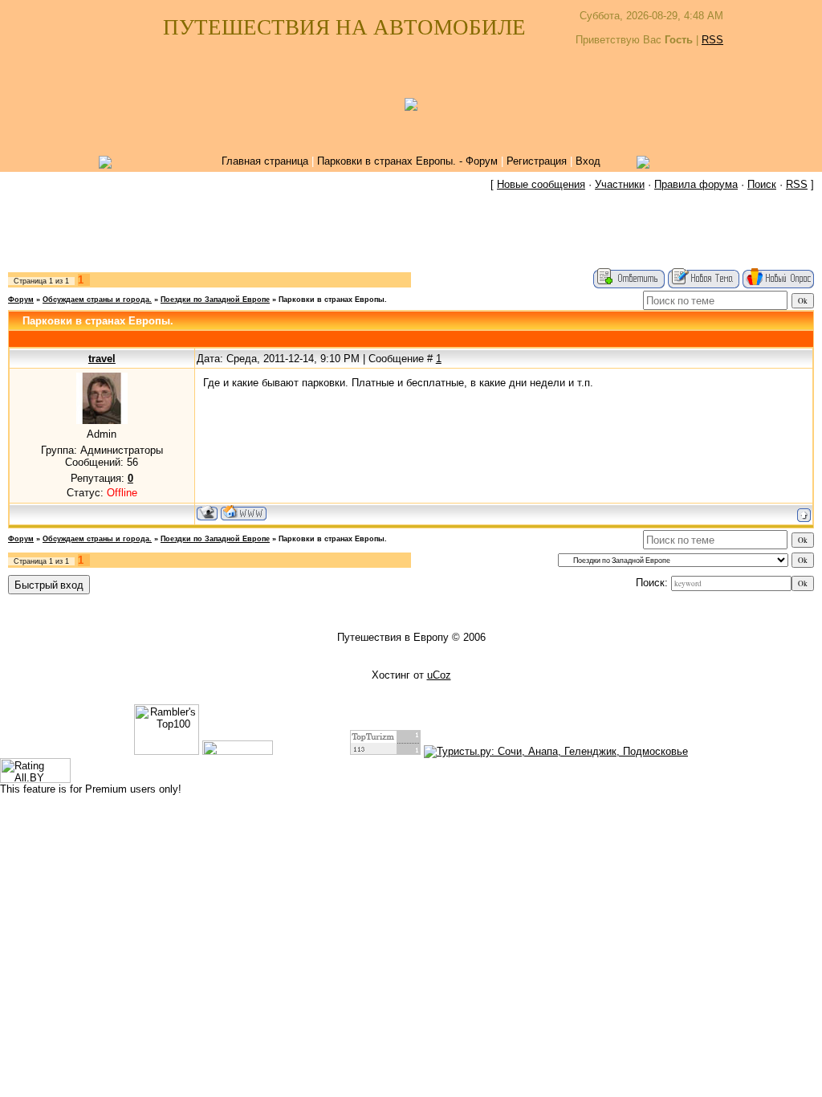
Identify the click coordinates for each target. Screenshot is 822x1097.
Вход (588, 161)
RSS (712, 40)
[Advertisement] (411, 232)
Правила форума (696, 184)
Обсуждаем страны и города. (97, 300)
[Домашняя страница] (244, 512)
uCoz (439, 675)
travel (102, 359)
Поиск (761, 184)
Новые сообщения (541, 184)
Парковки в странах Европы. (333, 300)
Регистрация (537, 161)
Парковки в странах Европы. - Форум (407, 161)
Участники (620, 184)
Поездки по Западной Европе (215, 300)
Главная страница (265, 161)
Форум (21, 300)
